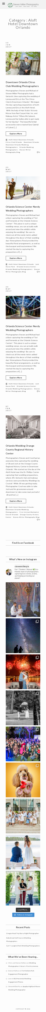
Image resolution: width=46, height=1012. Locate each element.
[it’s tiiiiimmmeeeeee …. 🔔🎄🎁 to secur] (23, 744)
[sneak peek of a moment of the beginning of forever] (23, 852)
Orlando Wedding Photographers (19, 269)
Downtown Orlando (31, 142)
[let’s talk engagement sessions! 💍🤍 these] (23, 599)
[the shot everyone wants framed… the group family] (23, 816)
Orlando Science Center (26, 266)
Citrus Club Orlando (14, 142)
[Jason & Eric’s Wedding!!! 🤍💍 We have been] (23, 888)
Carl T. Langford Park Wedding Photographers (23, 946)
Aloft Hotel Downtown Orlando (21, 139)
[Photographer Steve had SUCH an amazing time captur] (23, 707)
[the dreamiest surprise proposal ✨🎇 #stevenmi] (23, 671)
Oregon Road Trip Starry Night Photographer (22, 933)
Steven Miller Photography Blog (26, 517)
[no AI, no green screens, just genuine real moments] (23, 635)
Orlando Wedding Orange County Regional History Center (20, 449)
